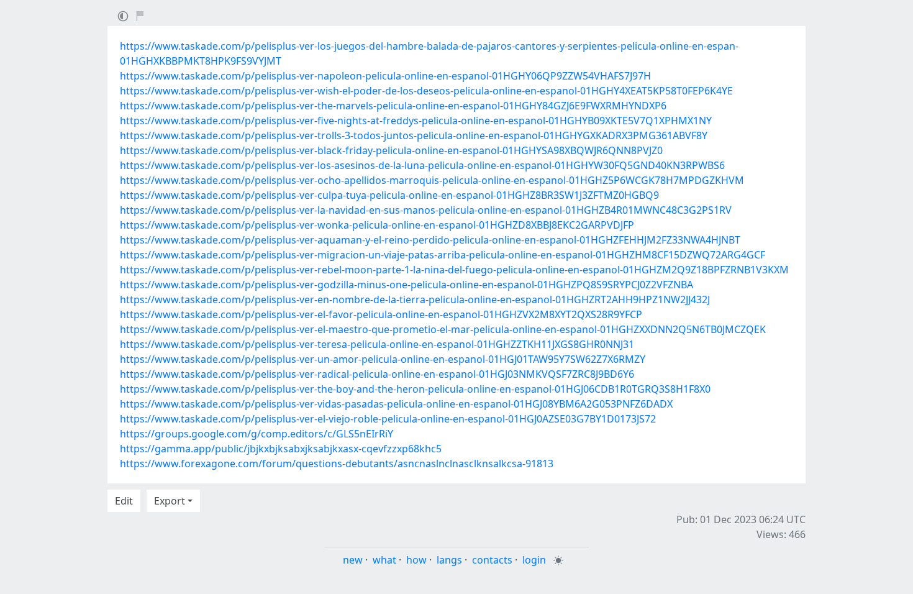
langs (449, 560)
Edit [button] (124, 501)
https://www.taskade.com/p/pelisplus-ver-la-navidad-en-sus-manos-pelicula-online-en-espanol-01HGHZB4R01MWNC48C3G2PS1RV (426, 210)
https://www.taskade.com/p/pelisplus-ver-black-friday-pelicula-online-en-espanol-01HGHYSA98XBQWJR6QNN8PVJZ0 (391, 150)
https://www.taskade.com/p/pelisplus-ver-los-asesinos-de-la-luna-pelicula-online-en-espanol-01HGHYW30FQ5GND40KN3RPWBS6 (422, 165)
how (416, 560)
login (534, 560)
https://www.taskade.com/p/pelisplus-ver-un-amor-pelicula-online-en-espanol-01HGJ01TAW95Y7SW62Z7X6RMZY (382, 359)
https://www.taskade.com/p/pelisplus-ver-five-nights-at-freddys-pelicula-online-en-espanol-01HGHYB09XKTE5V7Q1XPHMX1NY (416, 120)
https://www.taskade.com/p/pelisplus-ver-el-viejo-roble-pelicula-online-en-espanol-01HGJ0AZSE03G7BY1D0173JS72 (388, 419)
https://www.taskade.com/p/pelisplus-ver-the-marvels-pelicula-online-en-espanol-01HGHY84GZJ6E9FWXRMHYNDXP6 (393, 105)
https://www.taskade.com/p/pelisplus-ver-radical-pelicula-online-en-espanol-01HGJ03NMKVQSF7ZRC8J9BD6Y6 (377, 374)
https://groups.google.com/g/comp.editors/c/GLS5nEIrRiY (256, 434)
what (384, 560)
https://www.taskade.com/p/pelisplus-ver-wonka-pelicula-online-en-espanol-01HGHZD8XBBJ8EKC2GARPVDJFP (377, 225)
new (353, 560)
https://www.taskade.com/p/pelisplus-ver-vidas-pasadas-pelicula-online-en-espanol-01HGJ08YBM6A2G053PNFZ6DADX (396, 404)
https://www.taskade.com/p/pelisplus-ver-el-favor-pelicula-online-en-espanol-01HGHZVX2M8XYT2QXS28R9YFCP (381, 314)
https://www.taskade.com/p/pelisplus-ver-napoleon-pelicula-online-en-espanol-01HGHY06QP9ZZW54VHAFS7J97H (385, 76)
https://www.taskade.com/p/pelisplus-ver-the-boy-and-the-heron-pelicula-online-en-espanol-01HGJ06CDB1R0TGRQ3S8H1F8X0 (415, 389)
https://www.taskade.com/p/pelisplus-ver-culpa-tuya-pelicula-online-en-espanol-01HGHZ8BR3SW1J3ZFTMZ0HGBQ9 (389, 195)
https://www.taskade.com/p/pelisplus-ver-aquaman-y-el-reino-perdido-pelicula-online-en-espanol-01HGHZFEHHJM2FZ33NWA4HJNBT (430, 240)
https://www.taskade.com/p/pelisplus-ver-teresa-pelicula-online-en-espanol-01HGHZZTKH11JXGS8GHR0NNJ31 (377, 344)
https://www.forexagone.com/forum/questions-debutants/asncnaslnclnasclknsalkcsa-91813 (336, 463)
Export (169, 501)
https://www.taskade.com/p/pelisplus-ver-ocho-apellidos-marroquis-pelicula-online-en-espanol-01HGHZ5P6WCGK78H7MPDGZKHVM (432, 180)
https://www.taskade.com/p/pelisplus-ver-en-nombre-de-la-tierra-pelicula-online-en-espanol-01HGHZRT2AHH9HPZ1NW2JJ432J (415, 299)
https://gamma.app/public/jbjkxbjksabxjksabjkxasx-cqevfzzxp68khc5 (281, 448)
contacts (492, 560)
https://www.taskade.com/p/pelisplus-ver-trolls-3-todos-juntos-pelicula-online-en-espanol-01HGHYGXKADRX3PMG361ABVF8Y (413, 135)
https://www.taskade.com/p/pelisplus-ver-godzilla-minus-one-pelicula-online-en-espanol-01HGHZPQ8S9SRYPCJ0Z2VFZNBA (406, 284)
